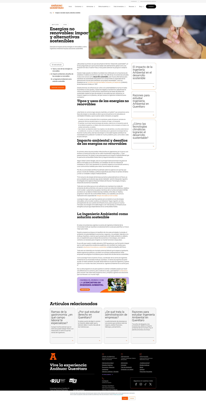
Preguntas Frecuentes (146, 371)
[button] (125, 398)
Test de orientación (126, 367)
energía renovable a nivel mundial (106, 196)
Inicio (70, 6)
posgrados (134, 1)
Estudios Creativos (107, 365)
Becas (141, 367)
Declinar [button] (132, 398)
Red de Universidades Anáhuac (148, 1)
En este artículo (57, 65)
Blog (51, 12)
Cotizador (123, 365)
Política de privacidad (118, 394)
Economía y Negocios (108, 367)
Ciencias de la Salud (107, 363)
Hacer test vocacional (58, 87)
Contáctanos (123, 271)
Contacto (151, 6)
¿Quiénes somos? (145, 363)
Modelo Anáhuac (144, 365)
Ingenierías (105, 369)
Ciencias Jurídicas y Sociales (110, 371)
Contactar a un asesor (127, 369)
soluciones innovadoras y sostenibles (95, 247)
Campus (142, 369)
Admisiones (124, 363)
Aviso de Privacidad (78, 390)
